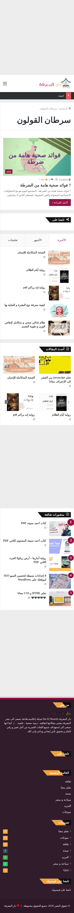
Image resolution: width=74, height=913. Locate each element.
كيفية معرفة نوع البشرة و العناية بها (45, 95)
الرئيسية (63, 108)
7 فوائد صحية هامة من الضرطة (45, 185)
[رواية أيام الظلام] (59, 275)
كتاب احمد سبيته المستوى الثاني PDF (24, 540)
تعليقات (13, 240)
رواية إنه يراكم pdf (34, 287)
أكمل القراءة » (60, 202)
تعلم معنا (66, 787)
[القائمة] (5, 85)
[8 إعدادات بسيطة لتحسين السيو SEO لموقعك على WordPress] (60, 581)
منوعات (66, 812)
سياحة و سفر (63, 799)
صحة (68, 793)
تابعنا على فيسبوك (61, 889)
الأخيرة (61, 240)
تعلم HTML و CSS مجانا (32, 593)
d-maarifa (63, 179)
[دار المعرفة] (55, 83)
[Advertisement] (37, 37)
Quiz (66, 870)
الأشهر (38, 240)
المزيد (67, 805)
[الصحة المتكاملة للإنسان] (59, 258)
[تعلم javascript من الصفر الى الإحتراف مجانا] (55, 365)
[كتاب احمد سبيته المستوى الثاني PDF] (60, 546)
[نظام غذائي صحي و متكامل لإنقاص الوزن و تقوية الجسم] (59, 328)
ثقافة (68, 781)
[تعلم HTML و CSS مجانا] (60, 598)
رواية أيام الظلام (35, 270)
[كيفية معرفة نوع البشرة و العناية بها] (59, 310)
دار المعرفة (10, 905)
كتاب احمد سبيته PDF (33, 523)
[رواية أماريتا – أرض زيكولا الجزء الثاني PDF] (60, 563)
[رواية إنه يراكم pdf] (59, 293)
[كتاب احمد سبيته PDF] (60, 528)
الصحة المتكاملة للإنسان (31, 252)
